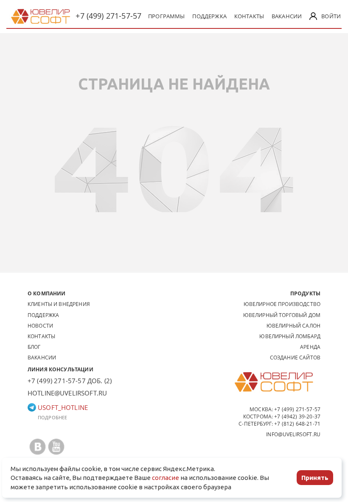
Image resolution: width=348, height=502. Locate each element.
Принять (314, 477)
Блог (34, 347)
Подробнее (52, 417)
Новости (40, 325)
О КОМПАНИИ (47, 293)
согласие (165, 477)
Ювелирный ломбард (289, 336)
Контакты (249, 16)
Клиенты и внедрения (59, 304)
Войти (331, 16)
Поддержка (209, 16)
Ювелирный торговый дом (281, 315)
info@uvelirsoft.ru (293, 434)
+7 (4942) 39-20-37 (297, 416)
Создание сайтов (295, 357)
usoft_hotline (62, 407)
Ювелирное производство (282, 304)
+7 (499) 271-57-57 (108, 16)
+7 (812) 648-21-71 (297, 423)
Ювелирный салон (293, 325)
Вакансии (287, 16)
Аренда (310, 347)
